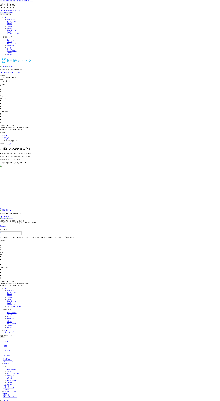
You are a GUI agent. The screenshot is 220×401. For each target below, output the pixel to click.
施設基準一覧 (11, 304)
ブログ (9, 144)
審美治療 (9, 49)
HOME (5, 330)
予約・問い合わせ (14, 11)
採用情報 (9, 28)
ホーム (5, 17)
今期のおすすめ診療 (9, 391)
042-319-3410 (5, 11)
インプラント (11, 47)
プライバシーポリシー (14, 34)
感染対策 (9, 23)
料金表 (9, 32)
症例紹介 (9, 24)
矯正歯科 (9, 54)
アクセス (3, 226)
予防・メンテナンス (13, 43)
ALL (1, 208)
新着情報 (9, 26)
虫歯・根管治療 (11, 40)
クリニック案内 (11, 21)
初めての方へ (11, 19)
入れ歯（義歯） (11, 51)
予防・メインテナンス (14, 316)
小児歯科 (9, 42)
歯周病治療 (10, 45)
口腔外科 (9, 52)
